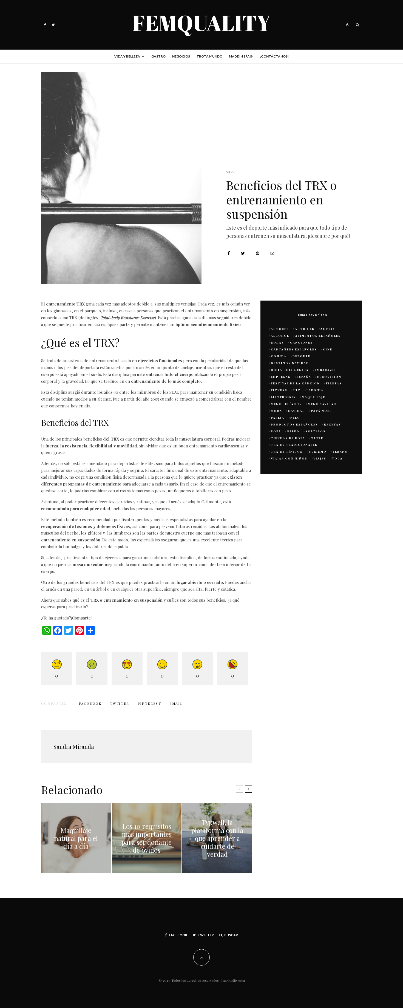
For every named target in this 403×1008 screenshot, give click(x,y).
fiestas (334, 383)
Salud (293, 431)
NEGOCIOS (181, 56)
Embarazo (325, 370)
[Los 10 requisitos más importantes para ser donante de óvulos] (147, 838)
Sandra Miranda (73, 746)
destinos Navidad (290, 363)
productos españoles (294, 424)
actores (280, 329)
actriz (327, 329)
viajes (319, 458)
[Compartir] (229, 253)
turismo (318, 451)
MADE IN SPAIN (241, 56)
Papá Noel (321, 411)
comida (278, 356)
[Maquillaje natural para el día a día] (76, 838)
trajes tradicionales (294, 445)
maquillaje (313, 397)
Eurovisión (329, 377)
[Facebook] (45, 25)
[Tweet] (243, 253)
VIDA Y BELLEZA (127, 56)
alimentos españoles (318, 336)
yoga (337, 458)
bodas (277, 342)
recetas (332, 424)
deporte (301, 356)
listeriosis (283, 397)
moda (276, 411)
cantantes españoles (294, 349)
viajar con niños (289, 458)
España (304, 377)
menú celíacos (286, 404)
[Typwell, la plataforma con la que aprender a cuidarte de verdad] (217, 838)
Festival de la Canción (295, 383)
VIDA (230, 172)
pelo (295, 417)
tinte (317, 438)
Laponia (314, 390)
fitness (279, 390)
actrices (304, 329)
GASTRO (158, 56)
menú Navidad (322, 404)
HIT (296, 390)
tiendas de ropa (288, 438)
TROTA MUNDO (209, 56)
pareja (277, 417)
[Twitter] (53, 25)
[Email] (272, 253)
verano (340, 451)
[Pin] (257, 253)
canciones (301, 342)
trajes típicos (287, 451)
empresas (281, 377)
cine (327, 349)
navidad (296, 411)
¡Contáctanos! (274, 56)
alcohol (280, 336)
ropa (276, 431)
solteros (315, 431)
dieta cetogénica (290, 370)
